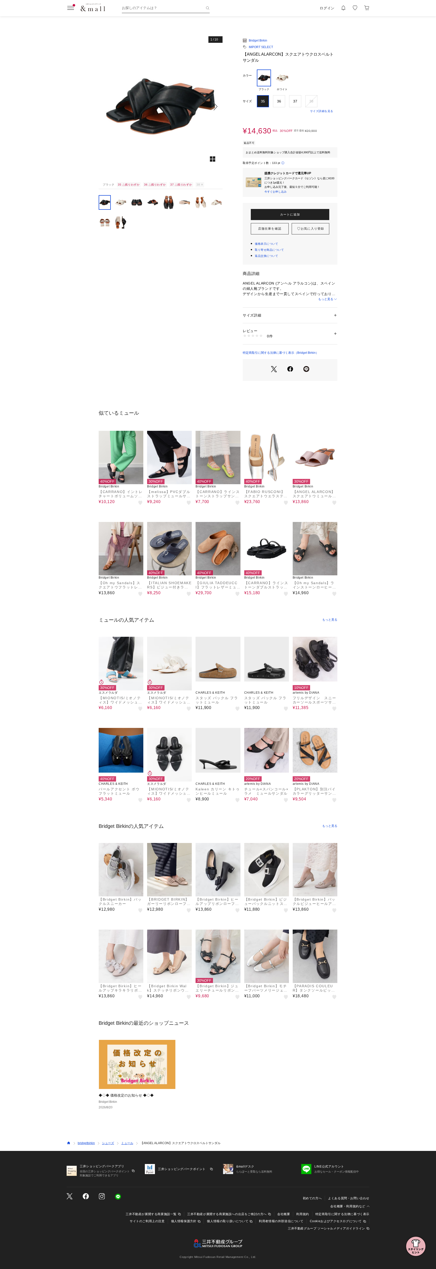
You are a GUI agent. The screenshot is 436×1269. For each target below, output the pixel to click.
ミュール (127, 1143)
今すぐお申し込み (275, 191)
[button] (161, 106)
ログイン (327, 8)
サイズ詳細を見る (321, 111)
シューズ (108, 1143)
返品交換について (266, 255)
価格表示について (266, 243)
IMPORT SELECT (261, 47)
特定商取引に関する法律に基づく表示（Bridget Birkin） (281, 353)
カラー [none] (247, 75)
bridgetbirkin (86, 1143)
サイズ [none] (247, 101)
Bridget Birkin (258, 40)
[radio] (264, 80)
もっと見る (325, 299)
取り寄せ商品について (269, 249)
